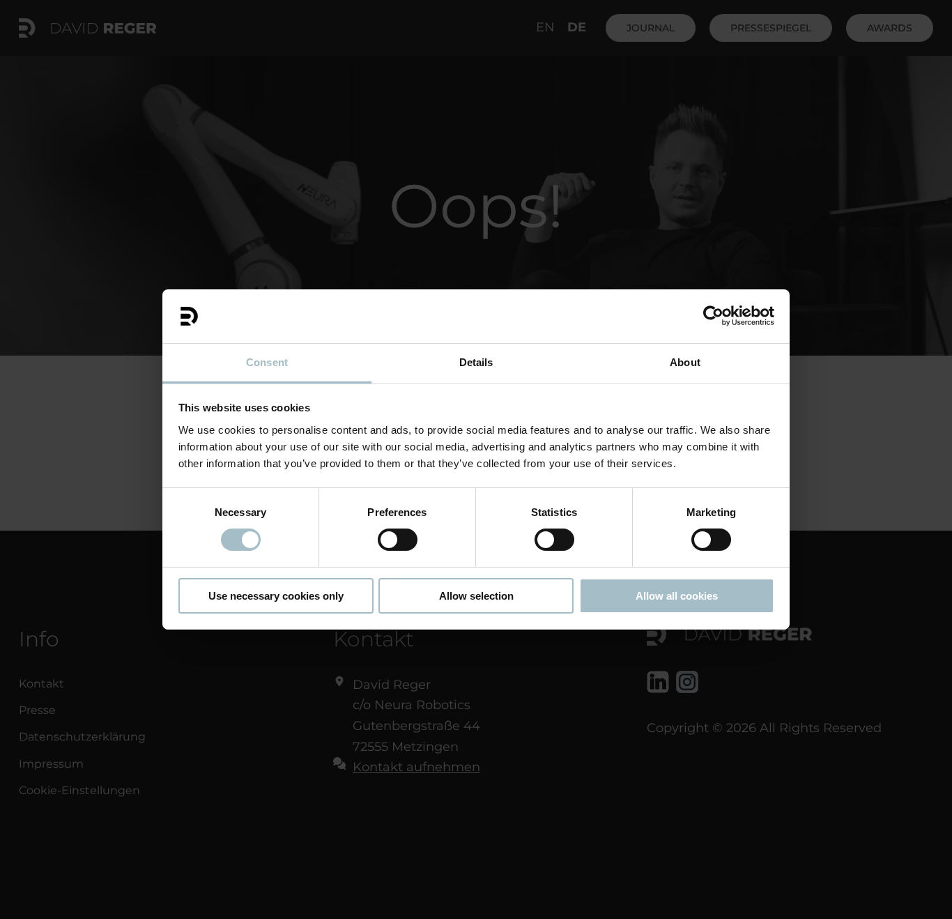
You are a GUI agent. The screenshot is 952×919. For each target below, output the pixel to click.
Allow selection (476, 596)
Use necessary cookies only (276, 596)
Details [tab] (476, 362)
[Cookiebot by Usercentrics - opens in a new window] (713, 315)
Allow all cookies (677, 596)
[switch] (397, 540)
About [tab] (685, 362)
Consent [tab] (267, 362)
